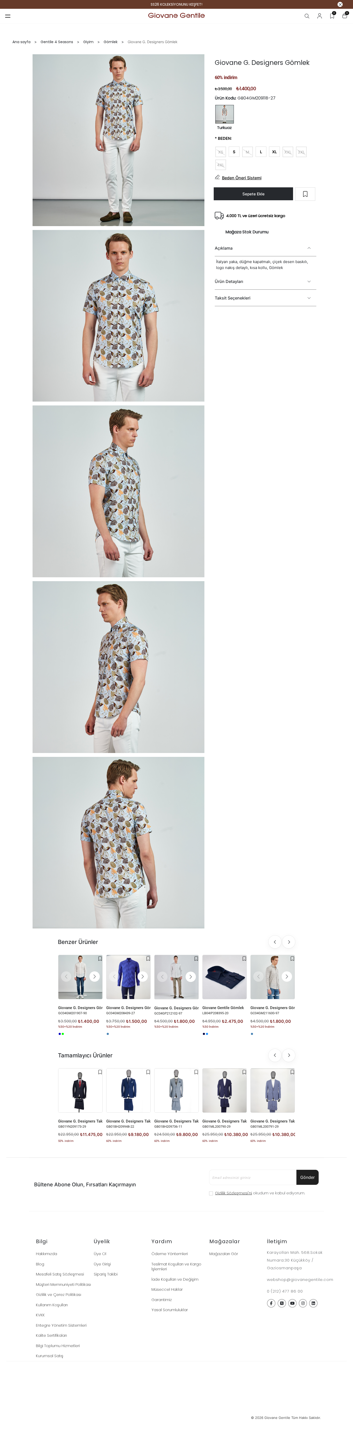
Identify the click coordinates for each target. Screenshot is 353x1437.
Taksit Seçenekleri (232, 298)
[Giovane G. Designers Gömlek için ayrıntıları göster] (80, 977)
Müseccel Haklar (167, 1289)
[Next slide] (288, 941)
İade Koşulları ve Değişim (174, 1279)
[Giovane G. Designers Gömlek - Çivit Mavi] (60, 1034)
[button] (94, 976)
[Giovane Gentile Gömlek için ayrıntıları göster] (225, 977)
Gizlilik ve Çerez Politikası (58, 1294)
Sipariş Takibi (106, 1274)
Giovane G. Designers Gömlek (80, 1007)
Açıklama (224, 248)
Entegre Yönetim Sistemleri (61, 1325)
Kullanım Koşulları (52, 1305)
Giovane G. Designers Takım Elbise (80, 1121)
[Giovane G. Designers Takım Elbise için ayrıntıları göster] (80, 1090)
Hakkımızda (46, 1253)
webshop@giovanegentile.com (300, 1279)
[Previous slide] (274, 941)
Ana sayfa (21, 41)
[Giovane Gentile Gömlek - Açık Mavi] (207, 1034)
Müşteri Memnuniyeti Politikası (63, 1284)
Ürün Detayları (229, 281)
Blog (40, 1264)
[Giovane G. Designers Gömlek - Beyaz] (66, 1034)
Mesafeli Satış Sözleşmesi (60, 1274)
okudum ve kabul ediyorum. (260, 1193)
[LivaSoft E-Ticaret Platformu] (176, 1417)
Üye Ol (100, 1253)
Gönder (307, 1177)
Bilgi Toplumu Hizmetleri (58, 1345)
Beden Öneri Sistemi (242, 177)
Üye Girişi (102, 1264)
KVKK (40, 1315)
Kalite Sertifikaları (51, 1335)
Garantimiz (161, 1299)
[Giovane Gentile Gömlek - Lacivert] (204, 1034)
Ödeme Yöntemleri (169, 1253)
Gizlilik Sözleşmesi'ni (233, 1193)
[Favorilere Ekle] (100, 959)
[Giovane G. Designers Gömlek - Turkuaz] (108, 1034)
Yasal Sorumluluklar (169, 1309)
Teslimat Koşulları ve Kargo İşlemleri (176, 1266)
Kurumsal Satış (49, 1355)
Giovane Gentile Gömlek (223, 1007)
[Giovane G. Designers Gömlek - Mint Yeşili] (63, 1034)
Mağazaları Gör (223, 1253)
